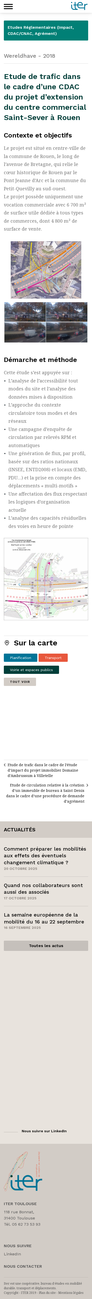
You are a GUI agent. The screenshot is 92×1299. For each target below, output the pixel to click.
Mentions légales (71, 1293)
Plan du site (47, 1293)
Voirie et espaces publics (31, 670)
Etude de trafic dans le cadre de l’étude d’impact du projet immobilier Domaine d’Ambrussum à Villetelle (43, 770)
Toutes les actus (46, 945)
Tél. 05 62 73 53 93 (22, 1224)
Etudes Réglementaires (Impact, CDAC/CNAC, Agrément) (41, 30)
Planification (20, 658)
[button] (8, 6)
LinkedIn (12, 1254)
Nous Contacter (23, 1266)
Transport (53, 658)
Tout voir (20, 682)
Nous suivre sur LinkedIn (44, 1131)
